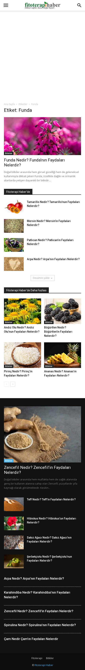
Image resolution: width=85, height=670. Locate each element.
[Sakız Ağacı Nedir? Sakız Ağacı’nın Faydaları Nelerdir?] (14, 542)
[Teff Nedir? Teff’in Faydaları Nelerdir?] (14, 504)
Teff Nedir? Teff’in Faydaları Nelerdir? (51, 499)
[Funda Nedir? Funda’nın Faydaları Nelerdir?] (42, 136)
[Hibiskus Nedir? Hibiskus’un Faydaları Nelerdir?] (14, 523)
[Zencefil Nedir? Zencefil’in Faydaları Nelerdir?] (42, 434)
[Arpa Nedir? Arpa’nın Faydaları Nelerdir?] (14, 264)
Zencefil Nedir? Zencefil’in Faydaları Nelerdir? (38, 611)
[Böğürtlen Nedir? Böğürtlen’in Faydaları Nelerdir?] (62, 311)
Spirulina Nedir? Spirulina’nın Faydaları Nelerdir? (40, 625)
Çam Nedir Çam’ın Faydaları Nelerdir (31, 639)
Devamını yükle (41, 278)
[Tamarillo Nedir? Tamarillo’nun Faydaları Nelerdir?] (14, 207)
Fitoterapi (36, 658)
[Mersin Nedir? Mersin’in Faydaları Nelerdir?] (14, 226)
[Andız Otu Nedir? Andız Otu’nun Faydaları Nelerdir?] (22, 311)
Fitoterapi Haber (44, 665)
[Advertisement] (42, 55)
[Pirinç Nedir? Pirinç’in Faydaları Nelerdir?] (22, 355)
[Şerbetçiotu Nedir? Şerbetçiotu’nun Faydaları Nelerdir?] (14, 561)
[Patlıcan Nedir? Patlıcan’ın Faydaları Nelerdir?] (14, 245)
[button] (79, 5)
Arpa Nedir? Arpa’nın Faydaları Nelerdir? (53, 259)
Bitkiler (8, 153)
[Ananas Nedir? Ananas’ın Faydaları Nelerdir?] (62, 355)
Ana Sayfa (9, 104)
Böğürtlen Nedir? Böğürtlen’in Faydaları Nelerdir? (58, 331)
